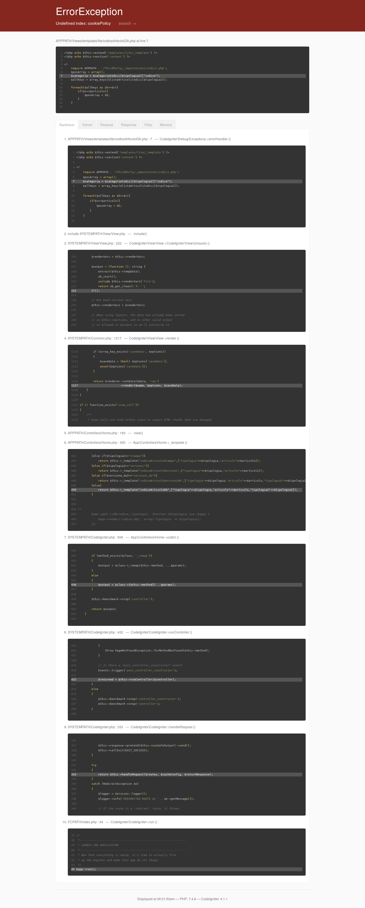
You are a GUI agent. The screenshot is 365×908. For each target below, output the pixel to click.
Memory (166, 124)
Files (148, 124)
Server (87, 124)
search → (127, 23)
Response (128, 124)
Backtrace (66, 124)
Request (106, 124)
